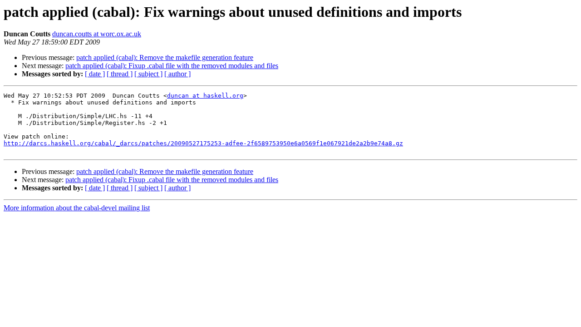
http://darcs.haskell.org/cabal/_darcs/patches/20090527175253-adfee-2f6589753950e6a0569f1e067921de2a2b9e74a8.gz (203, 143)
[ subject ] (148, 74)
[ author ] (177, 74)
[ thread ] (120, 74)
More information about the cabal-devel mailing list (77, 208)
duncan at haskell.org (205, 95)
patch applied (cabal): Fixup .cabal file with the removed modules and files (171, 65)
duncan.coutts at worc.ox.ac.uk (96, 34)
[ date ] (95, 74)
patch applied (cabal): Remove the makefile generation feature (164, 57)
